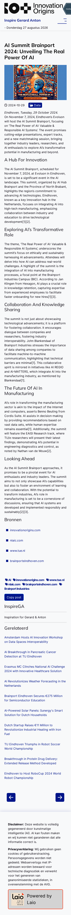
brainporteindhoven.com (27, 561)
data (37, 105)
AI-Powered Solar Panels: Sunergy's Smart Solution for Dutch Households (33, 713)
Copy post (14, 597)
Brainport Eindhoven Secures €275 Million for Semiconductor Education (33, 698)
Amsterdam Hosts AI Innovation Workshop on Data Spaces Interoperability (33, 639)
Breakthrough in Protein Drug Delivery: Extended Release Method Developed (31, 761)
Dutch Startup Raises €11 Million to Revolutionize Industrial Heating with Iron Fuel (32, 729)
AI (9, 580)
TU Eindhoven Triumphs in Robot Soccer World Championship (32, 746)
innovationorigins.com (25, 530)
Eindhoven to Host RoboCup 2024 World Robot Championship (32, 776)
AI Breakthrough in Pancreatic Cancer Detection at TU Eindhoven (30, 654)
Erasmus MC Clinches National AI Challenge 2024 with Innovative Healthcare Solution (34, 669)
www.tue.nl (17, 550)
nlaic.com (16, 540)
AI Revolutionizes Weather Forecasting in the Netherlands (35, 683)
